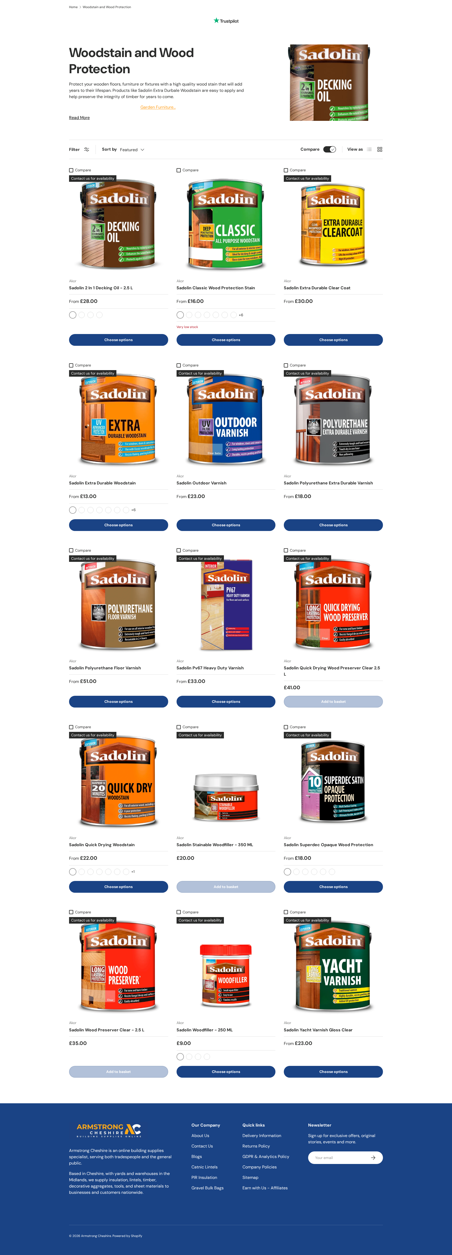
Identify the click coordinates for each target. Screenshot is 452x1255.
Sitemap (250, 1177)
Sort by (109, 149)
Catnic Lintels (204, 1167)
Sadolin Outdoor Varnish (202, 483)
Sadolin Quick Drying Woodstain (102, 844)
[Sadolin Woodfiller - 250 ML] (226, 966)
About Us (200, 1135)
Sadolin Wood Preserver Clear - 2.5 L (106, 1030)
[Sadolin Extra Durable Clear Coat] (333, 224)
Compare (310, 149)
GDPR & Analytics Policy (265, 1156)
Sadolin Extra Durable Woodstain (102, 483)
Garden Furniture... (158, 107)
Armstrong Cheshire (96, 1236)
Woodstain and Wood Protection (107, 7)
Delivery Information (261, 1135)
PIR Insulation (204, 1177)
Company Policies (259, 1167)
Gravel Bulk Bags (207, 1188)
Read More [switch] (79, 117)
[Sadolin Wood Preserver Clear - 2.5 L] (118, 966)
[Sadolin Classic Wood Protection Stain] (226, 224)
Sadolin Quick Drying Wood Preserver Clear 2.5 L (332, 671)
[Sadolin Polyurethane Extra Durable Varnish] (333, 419)
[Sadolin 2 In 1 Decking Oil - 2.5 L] (118, 224)
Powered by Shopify (127, 1236)
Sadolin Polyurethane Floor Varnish (105, 668)
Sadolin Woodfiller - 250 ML (205, 1030)
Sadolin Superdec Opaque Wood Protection (328, 844)
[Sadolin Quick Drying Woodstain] (118, 781)
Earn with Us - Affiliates (265, 1188)
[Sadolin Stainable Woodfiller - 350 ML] (226, 781)
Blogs (196, 1156)
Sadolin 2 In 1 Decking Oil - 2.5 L (101, 288)
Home (73, 7)
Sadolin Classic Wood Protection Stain (216, 288)
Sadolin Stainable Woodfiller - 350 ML (215, 844)
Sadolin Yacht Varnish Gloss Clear (318, 1030)
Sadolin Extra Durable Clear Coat (317, 288)
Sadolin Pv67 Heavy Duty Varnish (210, 668)
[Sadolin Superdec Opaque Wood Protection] (333, 781)
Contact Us (202, 1146)
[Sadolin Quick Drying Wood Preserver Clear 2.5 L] (333, 604)
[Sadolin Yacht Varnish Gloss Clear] (333, 966)
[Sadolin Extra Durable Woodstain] (118, 419)
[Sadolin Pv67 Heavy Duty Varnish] (226, 604)
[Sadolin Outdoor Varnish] (226, 419)
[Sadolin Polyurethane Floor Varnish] (118, 604)
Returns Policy (256, 1146)
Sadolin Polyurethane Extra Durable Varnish (328, 483)
